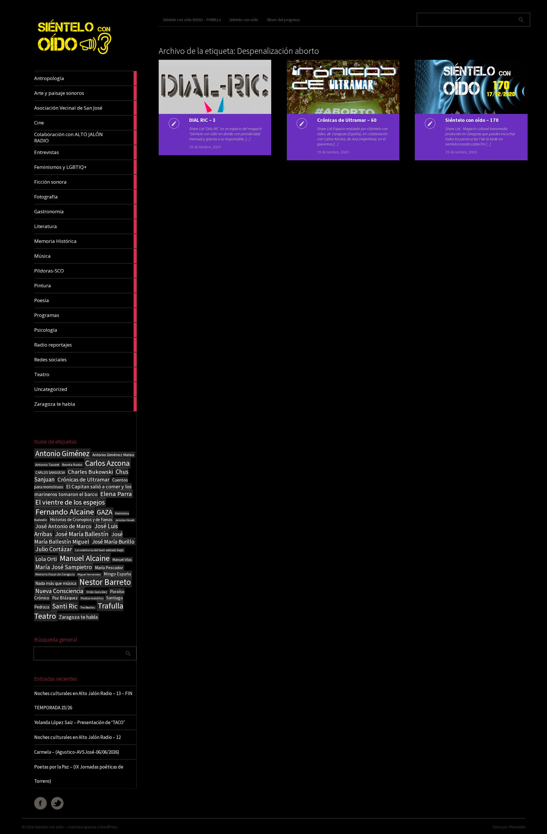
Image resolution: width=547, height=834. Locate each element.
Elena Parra (116, 494)
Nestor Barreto (105, 582)
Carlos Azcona (107, 463)
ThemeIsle (517, 826)
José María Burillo (113, 541)
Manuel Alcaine (85, 558)
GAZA (104, 512)
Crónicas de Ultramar (83, 479)
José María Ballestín (82, 534)
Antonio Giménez (62, 453)
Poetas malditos (92, 598)
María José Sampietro (63, 567)
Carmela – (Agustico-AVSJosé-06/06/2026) (76, 752)
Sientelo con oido (49, 826)
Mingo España (117, 574)
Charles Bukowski (90, 472)
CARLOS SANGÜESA (50, 472)
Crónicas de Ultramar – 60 (347, 120)
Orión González (96, 592)
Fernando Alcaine (64, 512)
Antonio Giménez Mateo (113, 454)
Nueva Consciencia (59, 591)
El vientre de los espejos (70, 502)
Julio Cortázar (53, 549)
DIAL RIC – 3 (202, 120)
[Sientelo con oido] (73, 57)
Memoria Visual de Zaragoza (55, 574)
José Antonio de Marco (63, 526)
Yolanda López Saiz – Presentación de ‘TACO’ (79, 722)
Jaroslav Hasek (124, 520)
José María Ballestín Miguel (78, 537)
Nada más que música (55, 583)
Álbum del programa (283, 19)
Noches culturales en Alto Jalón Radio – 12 (77, 737)
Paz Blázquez (65, 598)
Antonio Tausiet (47, 464)
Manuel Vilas (122, 559)
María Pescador (109, 567)
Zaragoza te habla (78, 617)
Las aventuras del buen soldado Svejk (99, 550)
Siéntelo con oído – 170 (472, 120)
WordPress (108, 826)
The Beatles (87, 607)
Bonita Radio (72, 464)
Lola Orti (46, 559)
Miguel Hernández (89, 574)
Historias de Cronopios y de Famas (81, 519)
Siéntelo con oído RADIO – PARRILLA (192, 19)
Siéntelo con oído (243, 19)
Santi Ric (64, 606)
